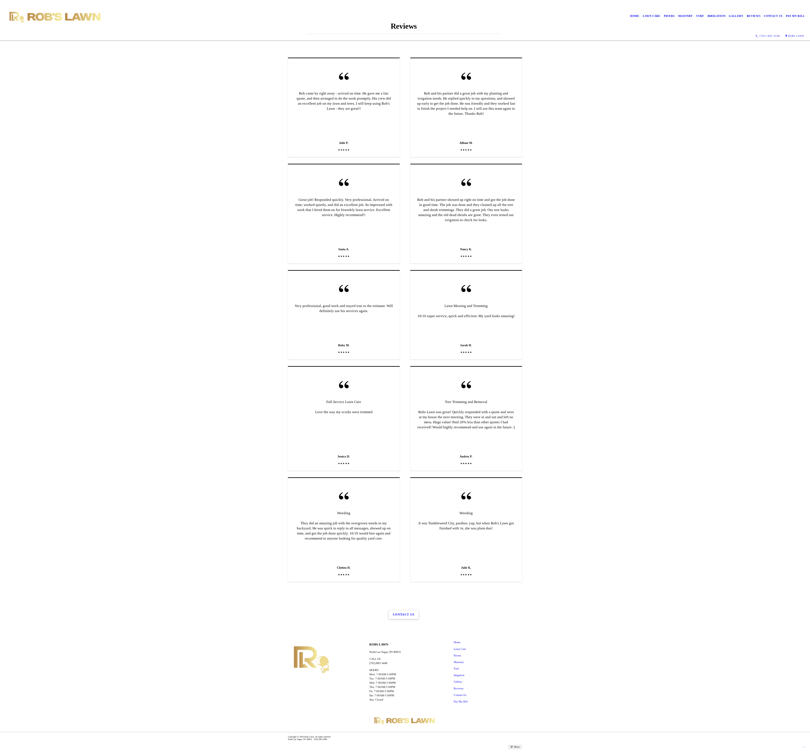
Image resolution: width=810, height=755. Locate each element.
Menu (516, 747)
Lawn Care (651, 16)
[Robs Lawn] (55, 16)
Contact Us (773, 16)
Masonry (685, 16)
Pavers (669, 16)
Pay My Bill (795, 16)
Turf (700, 16)
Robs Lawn (796, 36)
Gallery (736, 16)
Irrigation (716, 16)
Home (634, 16)
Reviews (754, 16)
